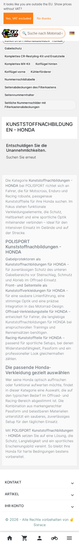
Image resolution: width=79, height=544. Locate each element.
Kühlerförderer (41, 71)
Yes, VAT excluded (18, 18)
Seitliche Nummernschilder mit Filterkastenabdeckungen (25, 105)
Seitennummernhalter (19, 95)
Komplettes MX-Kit (17, 64)
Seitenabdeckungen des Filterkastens (30, 87)
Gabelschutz (13, 48)
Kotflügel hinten (46, 64)
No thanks (44, 18)
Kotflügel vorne (15, 71)
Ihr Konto (14, 506)
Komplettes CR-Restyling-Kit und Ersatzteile (35, 56)
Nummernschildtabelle (20, 79)
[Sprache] (71, 33)
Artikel (12, 494)
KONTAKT (13, 482)
